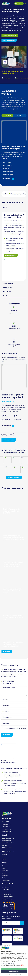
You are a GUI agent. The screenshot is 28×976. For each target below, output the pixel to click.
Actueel (4, 868)
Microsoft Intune (6, 840)
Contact (4, 878)
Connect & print (7, 851)
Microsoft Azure (6, 824)
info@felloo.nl (5, 889)
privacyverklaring (21, 728)
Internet (4, 857)
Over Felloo (5, 870)
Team (3, 873)
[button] (4, 434)
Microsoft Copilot (6, 831)
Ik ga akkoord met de (15, 728)
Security (5, 835)
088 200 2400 (5, 887)
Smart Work (6, 819)
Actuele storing (6, 880)
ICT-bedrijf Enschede (7, 896)
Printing (4, 859)
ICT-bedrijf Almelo (6, 894)
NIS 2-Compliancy (6, 847)
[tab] (7, 115)
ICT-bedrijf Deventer (7, 899)
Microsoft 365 (5, 822)
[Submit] (22, 923)
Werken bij (5, 875)
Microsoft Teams (6, 829)
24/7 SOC (4, 845)
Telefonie (4, 854)
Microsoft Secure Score (8, 843)
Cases (4, 866)
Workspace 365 (6, 826)
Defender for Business (8, 838)
